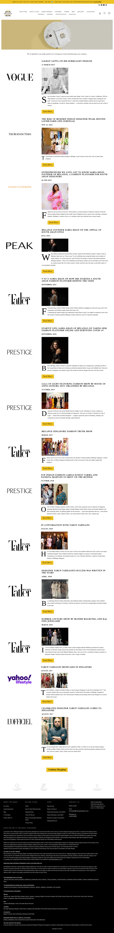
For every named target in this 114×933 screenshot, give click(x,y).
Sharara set (69, 896)
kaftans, (30, 844)
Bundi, (27, 903)
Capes (12, 896)
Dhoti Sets (17, 896)
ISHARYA (6, 887)
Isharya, (26, 846)
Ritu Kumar (25, 837)
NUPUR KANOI (61, 879)
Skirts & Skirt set (29, 898)
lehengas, (71, 842)
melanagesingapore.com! (55, 859)
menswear (66, 846)
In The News (7, 815)
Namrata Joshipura (33, 837)
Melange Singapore (72, 853)
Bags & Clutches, (8, 914)
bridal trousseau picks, (16, 857)
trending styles (57, 842)
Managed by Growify (57, 928)
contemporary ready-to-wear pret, (39, 857)
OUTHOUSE (13, 887)
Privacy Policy (29, 822)
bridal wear (13, 842)
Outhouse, (31, 846)
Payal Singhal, (73, 837)
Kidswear (41, 14)
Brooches (65, 908)
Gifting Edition (60, 14)
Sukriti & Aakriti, (54, 848)
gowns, (16, 844)
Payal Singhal (71, 848)
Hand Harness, (48, 908)
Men (73, 12)
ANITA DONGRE (19, 879)
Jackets (32, 896)
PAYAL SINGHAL (52, 879)
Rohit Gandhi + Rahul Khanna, (61, 837)
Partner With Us (8, 818)
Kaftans (42, 896)
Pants (85, 896)
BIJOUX (32, 887)
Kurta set (47, 896)
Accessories (90, 12)
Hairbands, (25, 914)
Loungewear (10, 898)
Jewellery (80, 12)
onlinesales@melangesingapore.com (79, 811)
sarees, (76, 842)
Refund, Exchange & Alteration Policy (33, 818)
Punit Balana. (12, 839)
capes (34, 844)
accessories (19, 846)
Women (66, 12)
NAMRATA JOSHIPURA (31, 879)
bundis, (20, 848)
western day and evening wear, (57, 857)
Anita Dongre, (43, 848)
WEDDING (11, 919)
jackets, (20, 844)
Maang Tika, (55, 908)
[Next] (109, 34)
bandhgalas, (26, 848)
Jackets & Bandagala (9, 903)
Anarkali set (7, 896)
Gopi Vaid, (79, 837)
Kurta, (17, 903)
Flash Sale (72, 14)
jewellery (10, 846)
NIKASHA (70, 879)
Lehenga (52, 896)
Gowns (27, 896)
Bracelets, (37, 908)
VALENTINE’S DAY (31, 919)
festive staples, (26, 857)
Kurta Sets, (22, 903)
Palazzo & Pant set (20, 898)
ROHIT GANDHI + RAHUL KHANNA (83, 879)
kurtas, (10, 848)
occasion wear (26, 842)
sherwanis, (15, 848)
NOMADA (49, 887)
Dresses (23, 896)
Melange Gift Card (52, 820)
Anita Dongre (9, 837)
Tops (82, 896)
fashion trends (33, 853)
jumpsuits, (25, 844)
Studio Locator (73, 805)
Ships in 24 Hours (52, 809)
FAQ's (26, 806)
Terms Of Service (29, 815)
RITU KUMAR (42, 879)
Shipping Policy (29, 812)
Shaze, (46, 846)
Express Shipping (46, 12)
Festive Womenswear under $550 (56, 812)
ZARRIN (43, 887)
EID (16, 919)
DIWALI (6, 919)
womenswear (54, 844)
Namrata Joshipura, (73, 855)
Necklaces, (12, 908)
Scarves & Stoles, (17, 914)
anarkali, (80, 842)
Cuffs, (42, 908)
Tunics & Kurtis (76, 896)
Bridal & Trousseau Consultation (55, 818)
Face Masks (31, 914)
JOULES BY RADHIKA (23, 887)
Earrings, (6, 908)
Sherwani (31, 903)
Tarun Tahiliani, (17, 837)
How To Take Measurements (33, 809)
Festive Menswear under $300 (55, 815)
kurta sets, (92, 842)
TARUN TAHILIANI (9, 879)
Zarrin (50, 846)
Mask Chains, (23, 908)
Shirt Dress (58, 896)
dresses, (11, 844)
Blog (5, 812)
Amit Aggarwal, (48, 837)
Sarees (63, 896)
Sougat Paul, (85, 837)
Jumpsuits (37, 896)
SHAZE (37, 887)
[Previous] (5, 34)
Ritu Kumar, (57, 855)
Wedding (50, 14)
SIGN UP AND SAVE (96, 802)
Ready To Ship (34, 12)
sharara (85, 842)
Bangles (17, 908)
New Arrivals (50, 806)
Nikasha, (41, 837)
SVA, (48, 848)
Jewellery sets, (31, 908)
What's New (23, 12)
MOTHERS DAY (41, 919)
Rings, (60, 908)
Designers (58, 12)
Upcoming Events (8, 809)
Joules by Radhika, (39, 846)
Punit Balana (61, 848)
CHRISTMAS (21, 919)
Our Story (6, 806)
